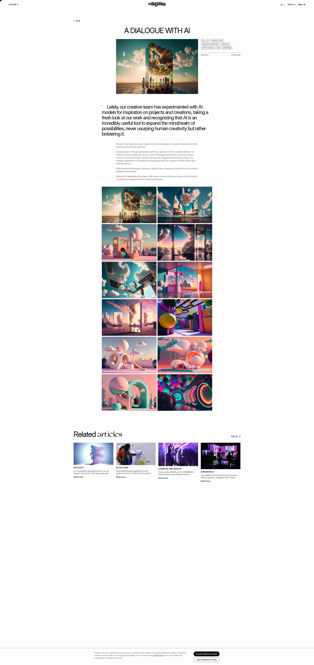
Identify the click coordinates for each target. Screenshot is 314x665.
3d (203, 40)
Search (291, 4)
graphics (225, 44)
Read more (78, 477)
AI (208, 40)
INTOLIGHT (79, 467)
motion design (207, 48)
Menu (300, 4)
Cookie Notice (159, 655)
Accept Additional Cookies (206, 654)
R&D (218, 48)
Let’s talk (13, 4)
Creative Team (217, 40)
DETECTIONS (122, 467)
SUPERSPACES (207, 472)
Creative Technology (210, 44)
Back (78, 21)
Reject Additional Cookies (206, 659)
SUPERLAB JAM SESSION (169, 469)
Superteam (227, 48)
